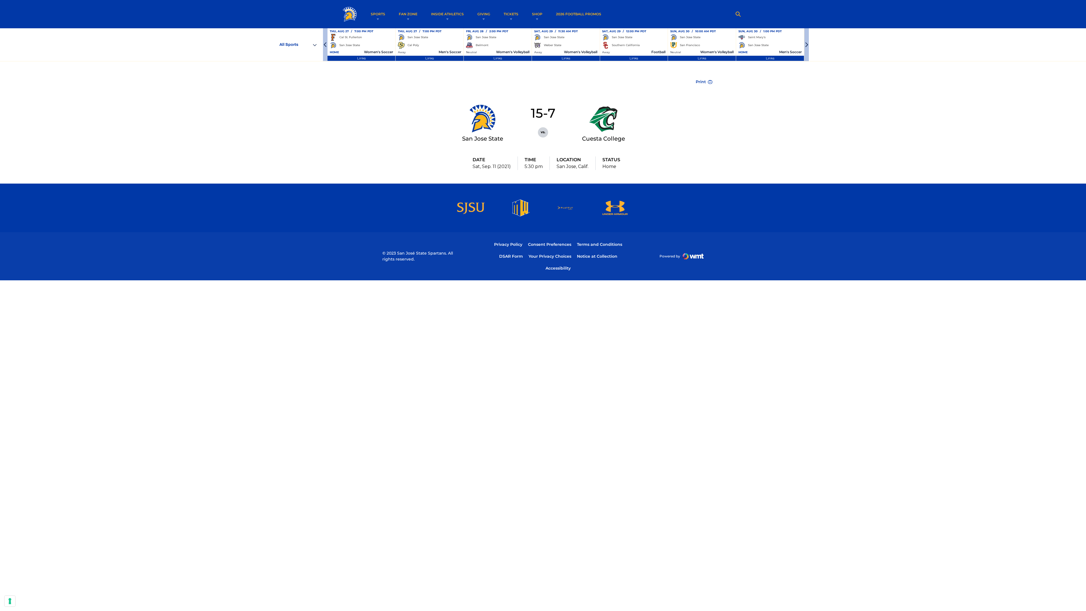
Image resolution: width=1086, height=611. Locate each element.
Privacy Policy (508, 244)
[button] (325, 44)
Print (701, 81)
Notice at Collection (597, 256)
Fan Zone (408, 14)
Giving (483, 14)
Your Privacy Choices (550, 256)
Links (361, 58)
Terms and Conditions (599, 244)
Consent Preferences (549, 244)
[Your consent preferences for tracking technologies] (10, 601)
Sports (378, 14)
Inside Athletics (447, 14)
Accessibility (558, 268)
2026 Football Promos (578, 14)
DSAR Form (511, 256)
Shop (537, 14)
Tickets (511, 14)
